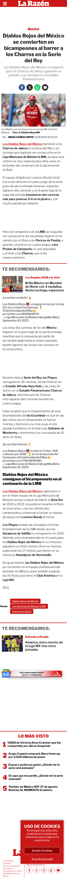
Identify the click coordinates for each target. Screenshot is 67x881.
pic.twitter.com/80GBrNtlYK (21, 314)
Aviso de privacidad (42, 858)
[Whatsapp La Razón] (37, 87)
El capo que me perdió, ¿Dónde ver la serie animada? (36, 777)
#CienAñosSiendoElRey (18, 310)
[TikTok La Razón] (51, 870)
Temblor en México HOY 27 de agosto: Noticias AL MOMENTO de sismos (33, 788)
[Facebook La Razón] (22, 87)
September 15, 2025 (16, 320)
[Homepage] (33, 3)
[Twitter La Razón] (29, 87)
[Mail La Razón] (45, 87)
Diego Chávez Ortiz (21, 137)
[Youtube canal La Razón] (58, 870)
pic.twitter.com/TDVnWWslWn (22, 460)
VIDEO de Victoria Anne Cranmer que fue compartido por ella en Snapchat (34, 744)
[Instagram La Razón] (44, 870)
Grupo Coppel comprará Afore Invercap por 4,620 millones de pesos (34, 755)
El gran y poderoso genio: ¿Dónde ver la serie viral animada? (34, 766)
